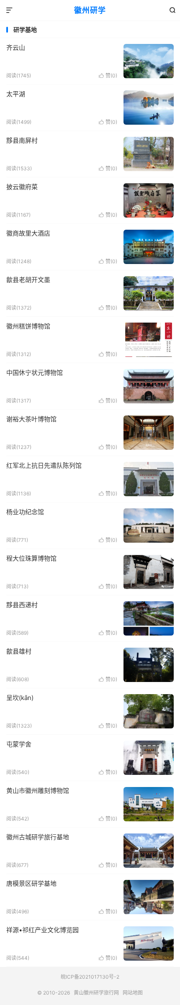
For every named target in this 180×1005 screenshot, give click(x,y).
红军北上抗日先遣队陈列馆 (44, 465)
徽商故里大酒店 (28, 233)
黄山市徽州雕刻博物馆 (37, 791)
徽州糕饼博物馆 (28, 326)
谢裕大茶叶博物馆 (31, 419)
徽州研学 (90, 10)
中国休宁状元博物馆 (34, 373)
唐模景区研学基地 (31, 883)
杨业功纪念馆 (25, 512)
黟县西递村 (22, 605)
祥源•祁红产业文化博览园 (42, 930)
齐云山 (15, 47)
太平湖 (15, 94)
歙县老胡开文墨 (28, 280)
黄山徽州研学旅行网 (96, 993)
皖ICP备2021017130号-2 (90, 977)
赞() (108, 75)
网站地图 (133, 993)
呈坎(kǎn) (19, 698)
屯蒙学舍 (18, 744)
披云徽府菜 (22, 187)
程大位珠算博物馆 (31, 558)
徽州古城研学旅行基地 (37, 837)
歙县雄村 (18, 651)
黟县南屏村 (22, 140)
